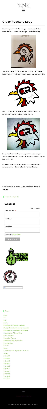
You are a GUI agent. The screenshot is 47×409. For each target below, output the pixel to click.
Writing (5, 353)
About (5, 315)
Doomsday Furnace (9, 338)
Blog (4, 320)
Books (5, 323)
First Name (8, 219)
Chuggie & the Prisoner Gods (12, 333)
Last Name (8, 227)
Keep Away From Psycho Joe (12, 340)
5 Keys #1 (6, 356)
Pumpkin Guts (8, 343)
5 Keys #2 (6, 358)
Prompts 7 (6, 379)
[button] (23, 10)
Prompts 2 (6, 366)
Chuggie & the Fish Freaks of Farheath (15, 330)
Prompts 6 (6, 376)
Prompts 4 (6, 371)
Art (4, 318)
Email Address (10, 211)
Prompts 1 (6, 363)
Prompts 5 (6, 374)
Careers (5, 346)
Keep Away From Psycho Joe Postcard (15, 351)
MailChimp (17, 234)
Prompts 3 (6, 368)
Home (5, 348)
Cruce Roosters (8, 335)
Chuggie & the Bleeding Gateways (14, 325)
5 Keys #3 (6, 361)
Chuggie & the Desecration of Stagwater (16, 328)
